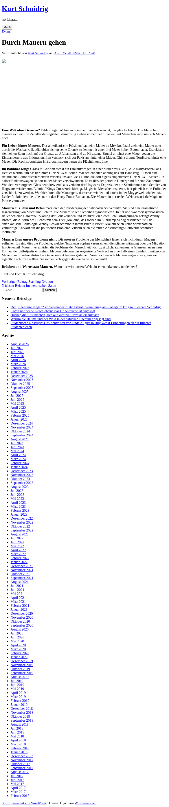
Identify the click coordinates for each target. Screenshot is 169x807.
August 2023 (20, 487)
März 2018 (18, 744)
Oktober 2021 (20, 574)
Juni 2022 (17, 542)
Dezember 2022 (22, 518)
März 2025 (18, 411)
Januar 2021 (19, 609)
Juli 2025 (17, 395)
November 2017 (22, 760)
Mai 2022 (17, 546)
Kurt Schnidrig (25, 9)
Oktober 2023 (20, 479)
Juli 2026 (17, 348)
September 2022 (22, 530)
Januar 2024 (19, 467)
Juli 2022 (17, 538)
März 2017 (18, 792)
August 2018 (20, 724)
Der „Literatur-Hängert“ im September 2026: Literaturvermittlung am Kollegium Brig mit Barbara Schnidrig (86, 307)
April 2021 (18, 597)
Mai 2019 (17, 689)
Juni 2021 (17, 590)
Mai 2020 (17, 641)
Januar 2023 (19, 514)
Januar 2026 (19, 372)
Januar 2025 (19, 419)
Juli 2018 (17, 728)
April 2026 (18, 360)
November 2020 (22, 617)
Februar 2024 (20, 463)
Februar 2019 (20, 700)
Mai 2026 (17, 356)
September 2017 (22, 768)
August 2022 (20, 534)
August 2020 (20, 629)
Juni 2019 (17, 685)
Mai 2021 (17, 594)
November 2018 (22, 712)
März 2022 (18, 554)
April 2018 (18, 740)
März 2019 (18, 697)
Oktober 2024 (20, 431)
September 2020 (22, 625)
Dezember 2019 (22, 661)
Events (6, 31)
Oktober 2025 (20, 384)
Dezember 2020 (22, 613)
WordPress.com (85, 803)
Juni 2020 (17, 637)
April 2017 (18, 788)
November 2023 (22, 475)
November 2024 (22, 427)
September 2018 (22, 720)
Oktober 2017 (20, 764)
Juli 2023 (17, 491)
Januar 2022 (19, 562)
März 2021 (18, 601)
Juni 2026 (17, 352)
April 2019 (18, 693)
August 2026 (20, 344)
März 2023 (18, 506)
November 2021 (22, 570)
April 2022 (18, 550)
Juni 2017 (17, 780)
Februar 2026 (20, 368)
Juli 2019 (17, 681)
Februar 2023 (20, 510)
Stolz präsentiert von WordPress (24, 803)
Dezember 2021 (22, 566)
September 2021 (22, 578)
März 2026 (18, 364)
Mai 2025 (17, 403)
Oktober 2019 (20, 669)
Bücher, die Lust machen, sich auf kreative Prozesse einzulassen (55, 315)
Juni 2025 (17, 399)
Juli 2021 (17, 586)
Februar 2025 (20, 415)
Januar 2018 (19, 752)
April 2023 (18, 502)
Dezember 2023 (22, 471)
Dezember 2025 (22, 376)
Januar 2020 (19, 657)
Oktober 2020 (20, 621)
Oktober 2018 (20, 716)
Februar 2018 (20, 748)
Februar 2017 (20, 796)
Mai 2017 (17, 784)
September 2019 (22, 673)
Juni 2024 (17, 447)
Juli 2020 (17, 633)
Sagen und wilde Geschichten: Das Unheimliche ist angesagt (53, 311)
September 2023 (22, 483)
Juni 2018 (17, 732)
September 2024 (22, 435)
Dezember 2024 (22, 423)
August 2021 (20, 582)
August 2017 (20, 772)
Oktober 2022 (20, 526)
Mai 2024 (17, 451)
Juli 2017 (17, 776)
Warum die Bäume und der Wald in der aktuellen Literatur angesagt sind (61, 319)
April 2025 (18, 407)
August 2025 (20, 391)
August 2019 (20, 677)
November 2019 (22, 665)
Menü (7, 27)
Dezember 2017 (22, 756)
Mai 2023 (17, 498)
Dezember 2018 (22, 708)
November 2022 (22, 522)
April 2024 (18, 455)
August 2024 (20, 439)
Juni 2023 (17, 494)
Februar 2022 (20, 558)
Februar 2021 (20, 605)
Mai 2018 (17, 736)
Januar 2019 (19, 704)
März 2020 (18, 649)
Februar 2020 (20, 653)
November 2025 (22, 380)
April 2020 (18, 645)
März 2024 (18, 459)
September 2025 (22, 388)
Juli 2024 (17, 443)
